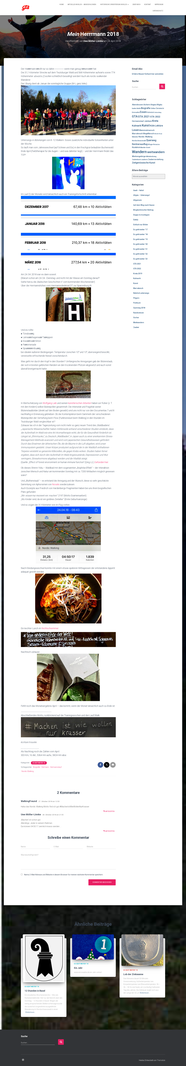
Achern (146, 104)
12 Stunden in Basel (35, 990)
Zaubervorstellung (155, 159)
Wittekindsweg (151, 156)
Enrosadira (136, 112)
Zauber (136, 327)
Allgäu (159, 104)
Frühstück (150, 112)
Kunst (146, 125)
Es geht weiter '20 (140, 244)
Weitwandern (138, 322)
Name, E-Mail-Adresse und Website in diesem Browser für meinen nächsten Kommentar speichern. (63, 875)
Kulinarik (136, 125)
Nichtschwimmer (50, 628)
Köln (152, 125)
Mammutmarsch (146, 130)
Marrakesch (137, 133)
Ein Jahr (78, 968)
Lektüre (159, 125)
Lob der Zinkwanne (133, 974)
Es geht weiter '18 (39, 763)
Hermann (45, 767)
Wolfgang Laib (50, 403)
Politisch (137, 303)
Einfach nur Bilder (140, 225)
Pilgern (136, 298)
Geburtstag (157, 112)
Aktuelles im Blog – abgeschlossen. (82, 4)
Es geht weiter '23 (140, 259)
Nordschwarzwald (139, 141)
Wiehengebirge (139, 156)
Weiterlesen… (30, 1012)
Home (61, 4)
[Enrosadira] (25, 7)
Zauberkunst (136, 159)
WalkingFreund (29, 801)
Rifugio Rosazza (154, 144)
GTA (135, 116)
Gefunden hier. (102, 462)
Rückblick (136, 147)
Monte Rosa (158, 134)
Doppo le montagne (141, 215)
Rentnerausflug (139, 144)
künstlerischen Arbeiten (80, 403)
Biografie (36, 767)
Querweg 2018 (139, 308)
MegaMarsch (148, 134)
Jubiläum (148, 121)
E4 (163, 108)
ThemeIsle (161, 1060)
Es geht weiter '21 (140, 249)
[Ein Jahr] (93, 947)
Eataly (135, 220)
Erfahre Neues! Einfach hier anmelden (147, 74)
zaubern (144, 159)
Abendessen (137, 104)
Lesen (135, 130)
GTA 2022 (155, 116)
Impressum (159, 4)
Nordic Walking (28, 771)
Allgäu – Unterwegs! (141, 195)
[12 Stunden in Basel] (44, 958)
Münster (135, 137)
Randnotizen (138, 313)
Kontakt (147, 4)
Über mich (136, 4)
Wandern (139, 152)
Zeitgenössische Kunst (143, 162)
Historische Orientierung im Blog (113, 4)
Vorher (136, 318)
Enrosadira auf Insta (23, 1060)
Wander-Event (145, 147)
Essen (143, 112)
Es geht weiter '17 (140, 230)
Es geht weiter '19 (140, 239)
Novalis (56, 484)
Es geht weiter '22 (140, 254)
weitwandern (156, 152)
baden (134, 108)
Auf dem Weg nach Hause (143, 205)
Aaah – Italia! (138, 190)
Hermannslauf (56, 767)
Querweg (151, 140)
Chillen (153, 108)
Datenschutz (158, 11)
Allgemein (137, 200)
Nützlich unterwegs (141, 293)
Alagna (153, 105)
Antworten (110, 811)
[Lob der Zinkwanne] (142, 950)
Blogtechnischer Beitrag (143, 210)
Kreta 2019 (137, 274)
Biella (139, 108)
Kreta (155, 120)
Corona (159, 108)
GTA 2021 (144, 116)
